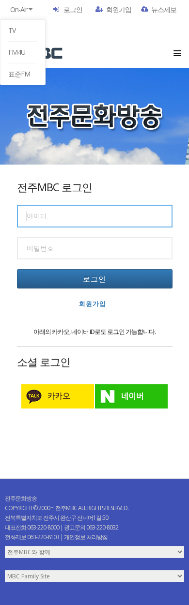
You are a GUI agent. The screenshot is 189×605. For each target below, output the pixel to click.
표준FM (19, 73)
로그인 (72, 9)
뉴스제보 (163, 9)
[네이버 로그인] (131, 396)
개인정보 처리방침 (86, 537)
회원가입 (118, 9)
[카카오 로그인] (57, 396)
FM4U (16, 52)
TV (12, 30)
